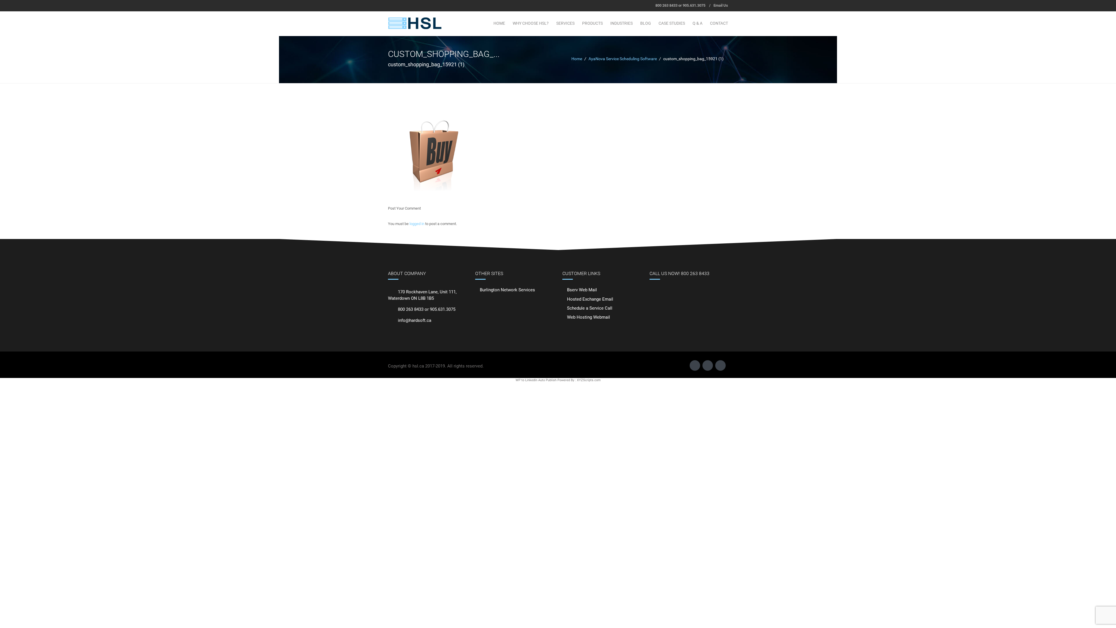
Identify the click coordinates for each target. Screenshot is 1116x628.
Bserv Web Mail (582, 289)
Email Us (720, 5)
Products (592, 23)
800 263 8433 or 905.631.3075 (680, 5)
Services (565, 23)
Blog (645, 23)
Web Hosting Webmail (588, 317)
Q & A (697, 23)
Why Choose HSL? (531, 23)
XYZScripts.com (589, 380)
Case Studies (672, 23)
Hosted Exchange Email (590, 299)
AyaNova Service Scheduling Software (623, 58)
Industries (621, 23)
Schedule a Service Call (589, 308)
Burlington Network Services (507, 289)
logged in (416, 224)
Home (499, 23)
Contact (719, 23)
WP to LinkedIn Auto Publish (536, 380)
